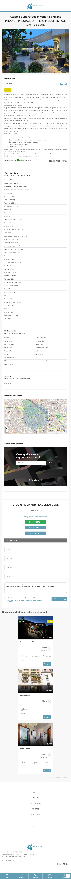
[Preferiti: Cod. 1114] (20, 725)
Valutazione (35, 803)
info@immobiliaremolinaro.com (35, 517)
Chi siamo (35, 815)
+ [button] (6, 428)
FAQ (35, 820)
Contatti (35, 809)
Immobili (35, 798)
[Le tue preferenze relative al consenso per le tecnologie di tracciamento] (68, 876)
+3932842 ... (36, 522)
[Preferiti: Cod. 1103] (57, 84)
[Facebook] (56, 864)
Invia (54, 599)
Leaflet (48, 432)
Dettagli (46, 664)
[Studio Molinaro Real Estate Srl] (35, 6)
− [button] (6, 431)
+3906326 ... (36, 533)
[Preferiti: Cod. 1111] (20, 618)
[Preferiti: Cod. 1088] (20, 671)
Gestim (22, 860)
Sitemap (35, 827)
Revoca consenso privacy (35, 837)
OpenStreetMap (57, 432)
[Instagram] (63, 864)
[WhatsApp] (67, 864)
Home (35, 792)
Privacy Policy (35, 832)
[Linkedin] (60, 864)
